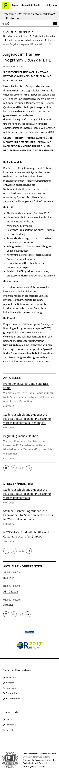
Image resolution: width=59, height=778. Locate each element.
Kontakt (10, 682)
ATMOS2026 (10, 591)
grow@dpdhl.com (13, 332)
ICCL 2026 (9, 578)
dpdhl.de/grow (41, 349)
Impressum (11, 687)
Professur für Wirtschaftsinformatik (25, 39)
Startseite (8, 31)
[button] (6, 468)
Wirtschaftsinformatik (44, 35)
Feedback (11, 724)
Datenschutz (12, 693)
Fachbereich (24, 31)
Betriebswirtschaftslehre (15, 35)
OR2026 (8, 605)
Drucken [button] (10, 719)
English (9, 729)
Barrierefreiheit (13, 698)
